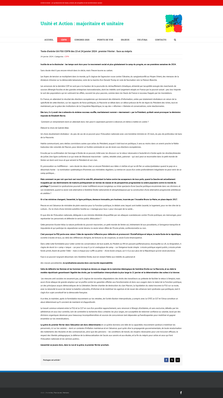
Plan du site (58, 393)
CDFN (67, 56)
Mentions (66, 393)
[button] (175, 39)
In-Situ (51, 393)
